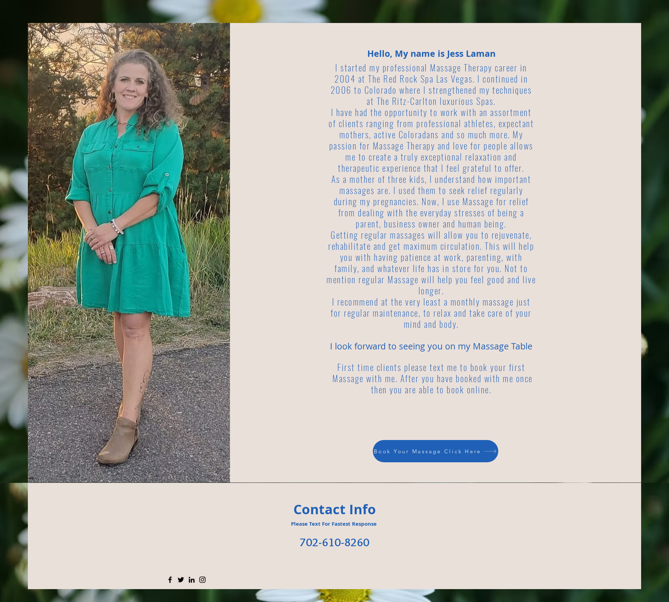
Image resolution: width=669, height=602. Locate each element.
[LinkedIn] (191, 580)
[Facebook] (170, 580)
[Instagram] (202, 580)
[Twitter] (181, 580)
